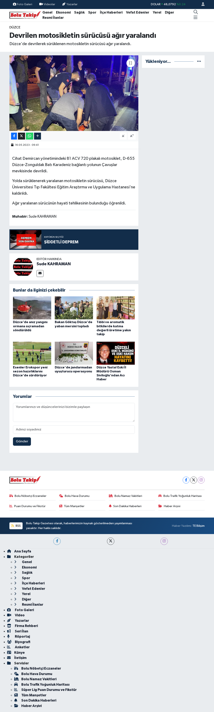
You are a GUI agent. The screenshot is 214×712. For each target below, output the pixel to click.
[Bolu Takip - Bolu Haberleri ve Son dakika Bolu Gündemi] (25, 14)
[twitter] (110, 541)
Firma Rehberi (26, 626)
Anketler (22, 647)
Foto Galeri (24, 4)
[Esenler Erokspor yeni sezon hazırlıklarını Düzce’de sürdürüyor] (32, 353)
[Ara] (196, 12)
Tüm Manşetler (74, 506)
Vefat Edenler (137, 12)
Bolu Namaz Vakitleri (128, 496)
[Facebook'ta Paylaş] (14, 136)
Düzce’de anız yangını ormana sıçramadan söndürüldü (30, 326)
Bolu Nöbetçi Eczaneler (30, 496)
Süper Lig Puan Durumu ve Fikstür (49, 690)
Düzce (14, 27)
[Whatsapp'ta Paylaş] (29, 136)
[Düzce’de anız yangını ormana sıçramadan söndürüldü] (32, 308)
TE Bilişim (198, 525)
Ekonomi (63, 12)
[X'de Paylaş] (21, 136)
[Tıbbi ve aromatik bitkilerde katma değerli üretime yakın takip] (116, 308)
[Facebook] (186, 480)
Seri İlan (21, 631)
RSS (18, 525)
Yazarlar (72, 4)
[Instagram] (201, 480)
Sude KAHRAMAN (54, 264)
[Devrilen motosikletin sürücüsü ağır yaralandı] (73, 93)
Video (19, 615)
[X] (193, 480)
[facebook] (57, 541)
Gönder (22, 441)
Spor (92, 12)
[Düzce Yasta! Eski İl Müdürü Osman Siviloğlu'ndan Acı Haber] (116, 353)
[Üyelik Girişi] (201, 4)
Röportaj (22, 636)
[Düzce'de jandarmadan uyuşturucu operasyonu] (74, 353)
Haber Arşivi (172, 506)
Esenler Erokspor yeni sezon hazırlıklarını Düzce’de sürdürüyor (30, 371)
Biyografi (22, 642)
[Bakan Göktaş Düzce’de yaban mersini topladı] (74, 308)
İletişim (20, 658)
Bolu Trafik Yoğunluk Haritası (182, 496)
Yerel (157, 12)
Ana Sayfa (22, 551)
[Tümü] (199, 61)
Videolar (49, 4)
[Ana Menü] (195, 17)
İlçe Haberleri (111, 12)
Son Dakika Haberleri (127, 506)
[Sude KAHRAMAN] (23, 267)
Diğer (169, 12)
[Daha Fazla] (37, 136)
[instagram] (164, 541)
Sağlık (79, 12)
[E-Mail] (40, 273)
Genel (47, 12)
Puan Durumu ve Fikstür (30, 506)
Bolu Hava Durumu (77, 496)
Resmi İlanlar (53, 17)
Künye (19, 652)
